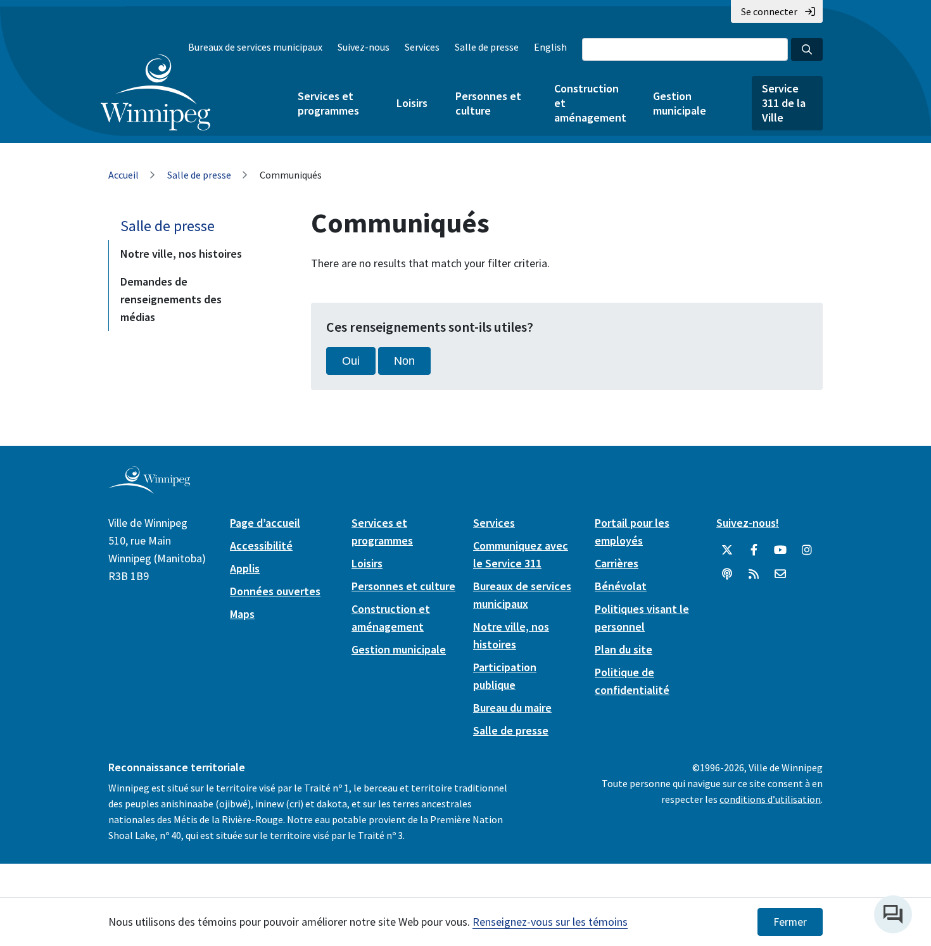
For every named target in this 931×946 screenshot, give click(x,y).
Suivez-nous (364, 47)
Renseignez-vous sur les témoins (550, 921)
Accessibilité (261, 545)
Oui (351, 361)
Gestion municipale (679, 103)
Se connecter (769, 11)
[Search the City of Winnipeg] (807, 49)
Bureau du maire (512, 707)
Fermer (790, 922)
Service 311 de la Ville (784, 103)
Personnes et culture (488, 103)
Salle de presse (487, 47)
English (550, 47)
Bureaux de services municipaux (255, 47)
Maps (242, 614)
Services (422, 47)
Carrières (616, 563)
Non (404, 361)
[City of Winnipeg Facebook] (753, 550)
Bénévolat (621, 586)
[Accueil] (155, 92)
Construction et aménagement (589, 103)
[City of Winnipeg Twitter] (727, 550)
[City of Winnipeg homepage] (149, 488)
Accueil (123, 174)
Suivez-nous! (747, 522)
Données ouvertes (275, 591)
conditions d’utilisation (770, 799)
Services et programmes (328, 103)
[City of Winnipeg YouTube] (780, 550)
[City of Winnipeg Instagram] (807, 550)
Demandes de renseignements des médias (171, 299)
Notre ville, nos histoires (181, 253)
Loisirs (412, 103)
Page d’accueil (265, 522)
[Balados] (727, 574)
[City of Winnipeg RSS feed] (753, 574)
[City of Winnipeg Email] (780, 574)
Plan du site (623, 649)
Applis (245, 568)
